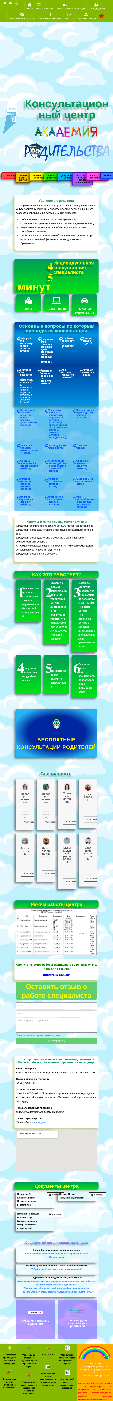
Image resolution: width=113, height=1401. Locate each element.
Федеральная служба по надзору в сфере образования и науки (29, 1361)
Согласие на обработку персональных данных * (39, 1035)
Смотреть (29, 822)
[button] (39, 6)
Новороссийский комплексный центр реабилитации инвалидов (56, 1288)
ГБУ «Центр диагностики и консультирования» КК (56, 1269)
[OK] (16, 4)
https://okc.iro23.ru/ (56, 975)
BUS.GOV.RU (48, 1355)
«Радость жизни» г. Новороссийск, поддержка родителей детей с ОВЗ (57, 1292)
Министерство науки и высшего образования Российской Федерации (29, 1388)
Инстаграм (40, 1122)
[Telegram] (4, 4)
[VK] (10, 4)
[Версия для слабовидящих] (101, 16)
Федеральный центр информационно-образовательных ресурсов (48, 1379)
